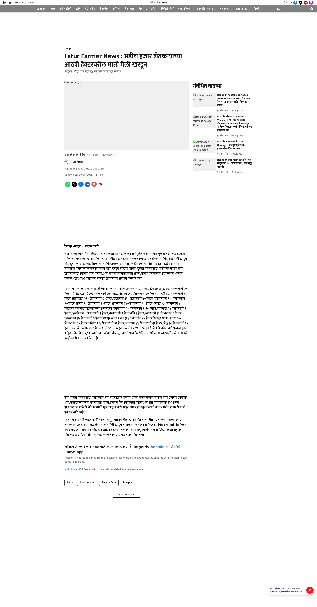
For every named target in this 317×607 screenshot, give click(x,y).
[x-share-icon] (74, 186)
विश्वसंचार (129, 9)
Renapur (127, 482)
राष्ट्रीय (78, 9)
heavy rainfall (87, 482)
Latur (70, 482)
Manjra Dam (109, 482)
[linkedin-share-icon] (87, 186)
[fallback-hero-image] (204, 100)
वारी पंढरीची (65, 9)
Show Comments (126, 494)
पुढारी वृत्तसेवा (78, 161)
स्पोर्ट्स (154, 9)
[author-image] (67, 161)
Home (52, 9)
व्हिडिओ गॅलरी (167, 9)
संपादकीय (103, 9)
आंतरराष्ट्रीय (90, 9)
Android (158, 447)
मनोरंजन (116, 9)
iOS (177, 447)
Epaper (41, 9)
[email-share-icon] (94, 186)
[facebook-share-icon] (81, 186)
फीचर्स (141, 9)
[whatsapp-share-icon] (67, 186)
